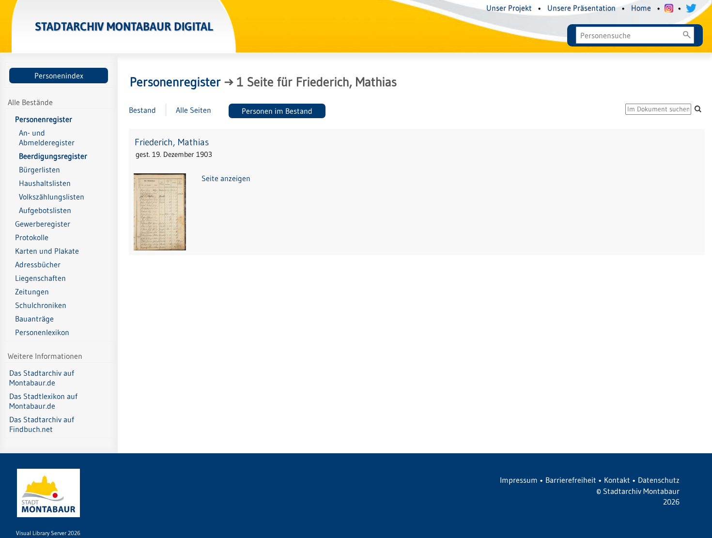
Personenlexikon (42, 332)
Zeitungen (32, 291)
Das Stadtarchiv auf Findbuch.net (41, 424)
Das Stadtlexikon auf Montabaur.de (43, 401)
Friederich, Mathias (172, 142)
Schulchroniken (40, 305)
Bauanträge (34, 318)
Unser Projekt (509, 8)
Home (641, 8)
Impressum (519, 480)
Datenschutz (659, 480)
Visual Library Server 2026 (48, 533)
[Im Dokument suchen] (698, 108)
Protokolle (31, 237)
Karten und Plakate (47, 251)
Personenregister (43, 119)
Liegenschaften (40, 278)
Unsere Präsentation (581, 8)
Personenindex (58, 75)
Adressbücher (38, 264)
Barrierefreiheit (570, 480)
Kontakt (617, 480)
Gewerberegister (42, 224)
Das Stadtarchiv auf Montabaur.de (41, 377)
